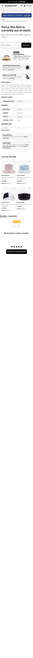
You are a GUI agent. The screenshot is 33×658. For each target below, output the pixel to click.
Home (2, 19)
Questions (13, 216)
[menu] (2, 6)
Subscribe (26, 45)
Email (10, 146)
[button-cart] (30, 6)
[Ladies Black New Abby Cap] (29, 188)
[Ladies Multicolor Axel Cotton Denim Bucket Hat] (29, 161)
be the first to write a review (16, 251)
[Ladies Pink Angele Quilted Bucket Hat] (14, 161)
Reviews (3, 216)
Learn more (11, 69)
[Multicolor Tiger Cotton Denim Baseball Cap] (14, 188)
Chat (14, 146)
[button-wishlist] (27, 6)
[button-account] (24, 6)
